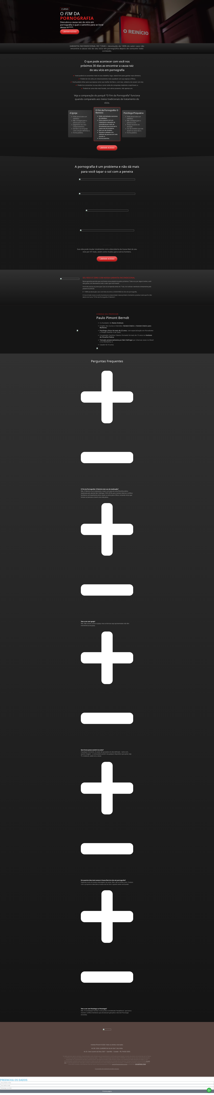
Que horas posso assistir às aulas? (92, 750)
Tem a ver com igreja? (88, 621)
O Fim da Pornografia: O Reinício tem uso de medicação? (100, 489)
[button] (107, 428)
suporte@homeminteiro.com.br (119, 1064)
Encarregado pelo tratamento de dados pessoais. (107, 1068)
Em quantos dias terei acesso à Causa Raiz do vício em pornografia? (103, 880)
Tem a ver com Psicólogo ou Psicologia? (94, 1009)
